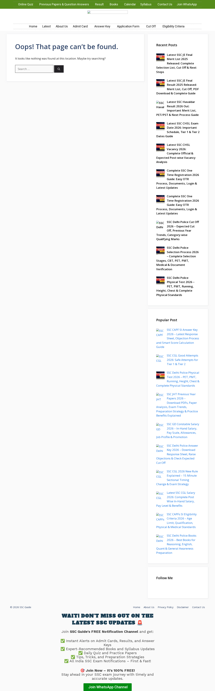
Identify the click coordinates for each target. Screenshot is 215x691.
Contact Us (165, 4)
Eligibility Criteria (173, 26)
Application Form (128, 26)
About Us (62, 26)
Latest (46, 26)
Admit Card (80, 26)
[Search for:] (34, 69)
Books (114, 4)
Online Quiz (25, 4)
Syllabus (146, 4)
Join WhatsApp (187, 4)
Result (99, 4)
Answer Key (102, 26)
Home (33, 26)
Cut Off (151, 26)
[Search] (59, 69)
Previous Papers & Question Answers (64, 4)
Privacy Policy (166, 607)
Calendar (130, 4)
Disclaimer (183, 607)
